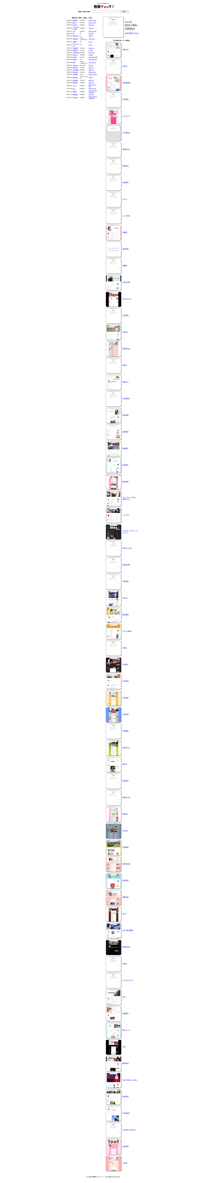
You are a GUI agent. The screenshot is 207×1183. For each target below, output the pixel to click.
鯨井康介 (125, 465)
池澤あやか (126, 149)
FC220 (90, 42)
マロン (75, 85)
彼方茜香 (125, 415)
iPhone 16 (91, 28)
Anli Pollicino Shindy (129, 1080)
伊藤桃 (124, 232)
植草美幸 (75, 77)
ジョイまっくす (127, 980)
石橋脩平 (125, 182)
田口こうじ (126, 1030)
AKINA (124, 66)
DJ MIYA (75, 97)
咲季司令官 (126, 947)
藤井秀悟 (125, 880)
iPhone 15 (91, 82)
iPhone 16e (91, 52)
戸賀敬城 (75, 39)
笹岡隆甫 (75, 80)
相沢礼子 (125, 49)
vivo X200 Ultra (93, 59)
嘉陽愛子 (125, 448)
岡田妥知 (75, 82)
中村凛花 (125, 681)
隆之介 (75, 22)
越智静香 (125, 432)
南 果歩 (75, 59)
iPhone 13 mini (92, 31)
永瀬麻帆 (125, 731)
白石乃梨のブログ (132, 33)
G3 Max (91, 55)
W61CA (91, 36)
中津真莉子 (126, 1113)
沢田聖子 (75, 50)
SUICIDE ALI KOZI (129, 1130)
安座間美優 (126, 83)
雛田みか (125, 814)
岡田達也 (75, 94)
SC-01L (91, 50)
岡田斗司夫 (126, 348)
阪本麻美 (125, 481)
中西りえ (75, 25)
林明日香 (125, 781)
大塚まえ (125, 332)
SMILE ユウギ (127, 548)
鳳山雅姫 (125, 614)
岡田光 (124, 365)
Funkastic (125, 830)
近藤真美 (125, 1013)
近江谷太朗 (126, 282)
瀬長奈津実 (126, 564)
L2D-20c (91, 65)
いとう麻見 (126, 215)
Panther (124, 963)
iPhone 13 (91, 48)
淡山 (123, 997)
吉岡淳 (75, 57)
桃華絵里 (125, 897)
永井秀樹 (125, 714)
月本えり (125, 598)
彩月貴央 (125, 99)
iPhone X (91, 67)
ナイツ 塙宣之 (127, 631)
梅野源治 (125, 1063)
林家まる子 (126, 797)
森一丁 (124, 913)
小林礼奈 (75, 65)
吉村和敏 (75, 74)
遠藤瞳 (124, 265)
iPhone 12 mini (92, 20)
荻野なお (125, 382)
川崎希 (75, 42)
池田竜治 (125, 166)
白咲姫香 (125, 1146)
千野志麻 (125, 581)
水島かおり (76, 36)
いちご (124, 199)
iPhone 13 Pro (92, 72)
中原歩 (124, 648)
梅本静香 (125, 249)
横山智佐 (75, 72)
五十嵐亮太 (126, 132)
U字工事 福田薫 (127, 930)
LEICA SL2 (92, 39)
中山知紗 (125, 697)
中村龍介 (125, 664)
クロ (74, 31)
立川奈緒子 (76, 70)
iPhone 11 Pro (92, 22)
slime (124, 1046)
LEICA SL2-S (92, 62)
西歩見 (124, 764)
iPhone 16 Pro (92, 88)
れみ (74, 88)
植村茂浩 (125, 1096)
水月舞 (124, 1163)
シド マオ (125, 515)
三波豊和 (75, 48)
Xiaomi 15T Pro (93, 74)
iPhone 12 (91, 94)
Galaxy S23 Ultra (93, 57)
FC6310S (91, 33)
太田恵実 (125, 315)
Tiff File (91, 77)
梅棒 (74, 62)
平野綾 (75, 91)
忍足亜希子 (126, 398)
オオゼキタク (127, 299)
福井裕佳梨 (126, 864)
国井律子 (75, 20)
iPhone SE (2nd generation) (93, 91)
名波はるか (126, 747)
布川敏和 (125, 847)
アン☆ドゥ (126, 116)
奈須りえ (75, 55)
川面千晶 (75, 67)
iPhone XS (91, 25)
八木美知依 (76, 52)
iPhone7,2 (91, 70)
